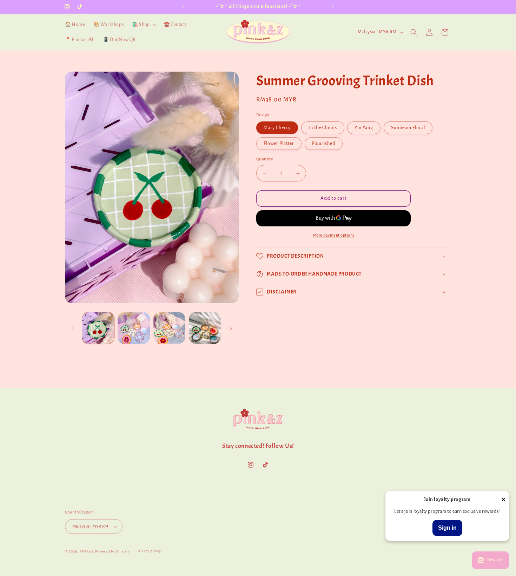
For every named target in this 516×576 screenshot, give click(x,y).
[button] (143, 24)
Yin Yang (364, 128)
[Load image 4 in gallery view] (205, 328)
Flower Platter (279, 143)
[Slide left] (72, 328)
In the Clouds (323, 128)
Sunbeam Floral (408, 128)
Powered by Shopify (112, 551)
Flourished (323, 143)
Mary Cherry (277, 128)
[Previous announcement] (183, 6)
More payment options (333, 235)
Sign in (447, 528)
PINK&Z (87, 551)
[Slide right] (231, 328)
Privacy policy (149, 551)
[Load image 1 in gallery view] (98, 328)
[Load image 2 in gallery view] (134, 328)
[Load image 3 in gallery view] (169, 328)
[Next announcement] (332, 6)
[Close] (503, 500)
